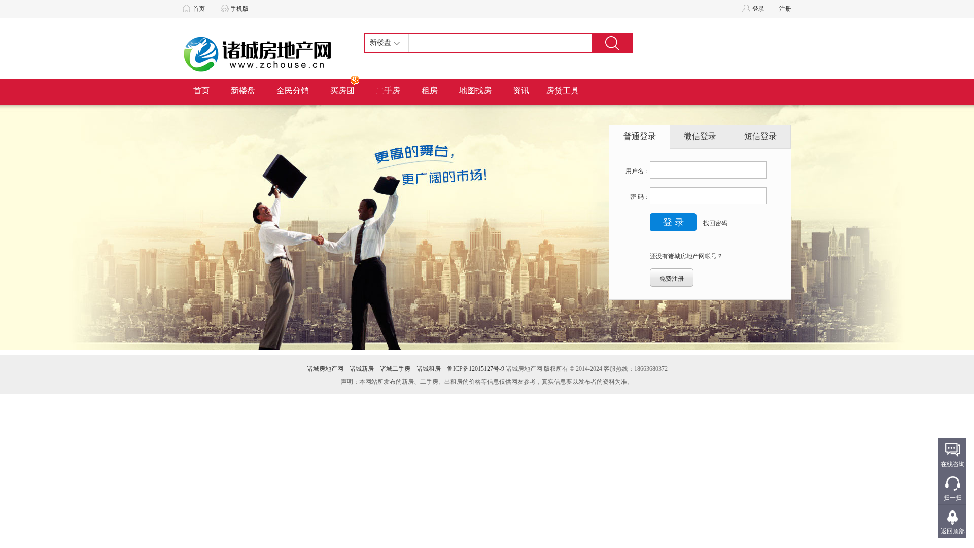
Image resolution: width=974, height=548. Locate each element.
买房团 (342, 90)
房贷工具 (562, 90)
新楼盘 (243, 90)
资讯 (521, 90)
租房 (430, 90)
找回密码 (715, 223)
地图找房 (475, 90)
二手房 (388, 90)
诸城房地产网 (325, 368)
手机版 (239, 8)
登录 (758, 8)
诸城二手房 (395, 368)
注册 (785, 8)
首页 (199, 8)
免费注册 (671, 278)
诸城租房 (428, 368)
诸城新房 (362, 368)
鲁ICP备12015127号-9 (475, 368)
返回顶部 (953, 531)
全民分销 (292, 90)
